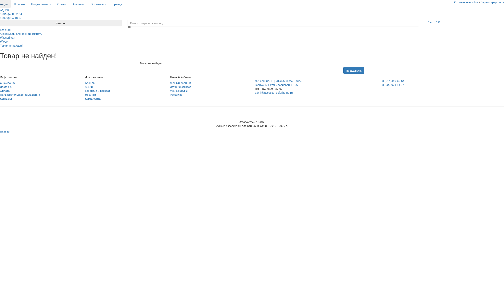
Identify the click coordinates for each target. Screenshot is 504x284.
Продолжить (354, 70)
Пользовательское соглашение (20, 94)
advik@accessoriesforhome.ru (274, 92)
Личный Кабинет (180, 83)
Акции (89, 87)
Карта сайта (93, 98)
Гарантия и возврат (97, 90)
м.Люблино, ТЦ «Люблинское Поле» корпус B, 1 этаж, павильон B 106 (278, 83)
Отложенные (462, 2)
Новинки (19, 4)
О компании (98, 4)
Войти (474, 2)
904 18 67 (11, 18)
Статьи (61, 4)
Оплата (5, 90)
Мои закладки (179, 90)
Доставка (6, 87)
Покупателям (40, 4)
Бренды (117, 4)
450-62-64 (11, 14)
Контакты (78, 4)
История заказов (180, 87)
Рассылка (176, 94)
